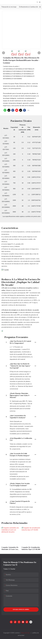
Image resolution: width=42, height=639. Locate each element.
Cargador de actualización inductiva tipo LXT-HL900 (31, 548)
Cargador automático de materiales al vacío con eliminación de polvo (9, 548)
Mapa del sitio (25, 633)
